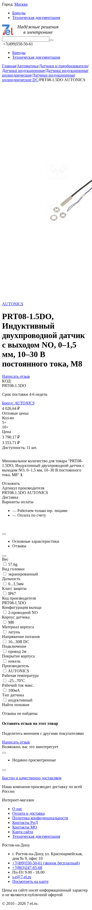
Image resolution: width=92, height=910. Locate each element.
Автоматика (27, 66)
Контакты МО (24, 827)
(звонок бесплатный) (46, 863)
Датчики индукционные (23, 70)
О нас (17, 809)
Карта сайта (22, 832)
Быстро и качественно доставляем (31, 778)
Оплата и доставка (28, 813)
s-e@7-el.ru (21, 877)
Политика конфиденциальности (40, 818)
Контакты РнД (25, 822)
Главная (9, 66)
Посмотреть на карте (30, 881)
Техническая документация (36, 17)
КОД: (7, 381)
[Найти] (51, 40)
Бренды (19, 13)
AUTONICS (12, 304)
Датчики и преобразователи (63, 66)
